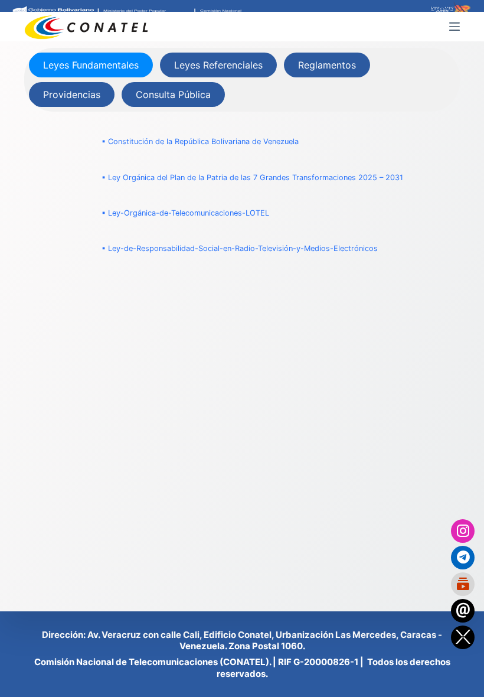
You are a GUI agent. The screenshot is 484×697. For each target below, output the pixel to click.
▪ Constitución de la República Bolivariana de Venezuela (200, 141)
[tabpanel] (242, 195)
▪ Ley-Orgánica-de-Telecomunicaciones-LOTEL (185, 213)
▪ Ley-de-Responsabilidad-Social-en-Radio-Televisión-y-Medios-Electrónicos (240, 248)
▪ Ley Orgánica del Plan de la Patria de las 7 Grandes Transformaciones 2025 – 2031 (252, 177)
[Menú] (454, 26)
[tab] (91, 65)
